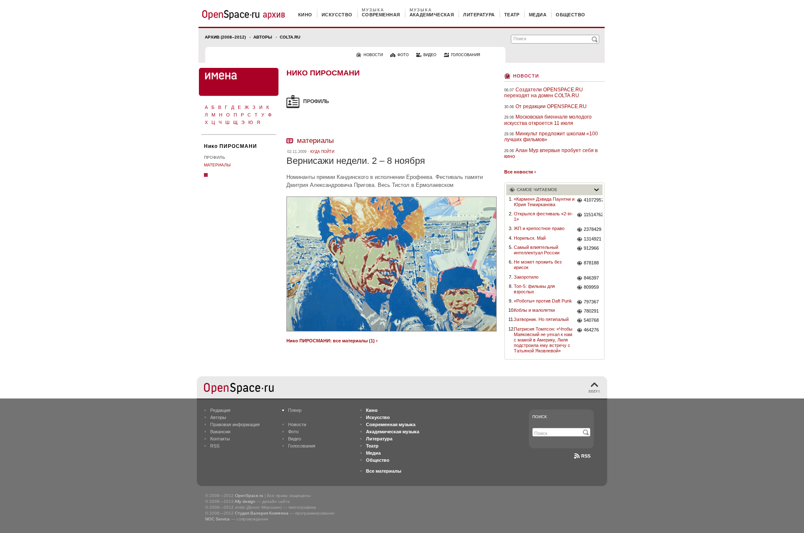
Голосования (301, 445)
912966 (591, 248)
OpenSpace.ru (249, 495)
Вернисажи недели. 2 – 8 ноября (355, 160)
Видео (294, 438)
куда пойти (322, 152)
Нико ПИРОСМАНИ (230, 146)
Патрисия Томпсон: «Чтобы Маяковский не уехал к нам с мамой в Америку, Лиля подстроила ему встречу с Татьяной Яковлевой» (543, 340)
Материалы (217, 165)
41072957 (593, 199)
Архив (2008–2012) (225, 37)
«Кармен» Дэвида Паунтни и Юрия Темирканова (544, 202)
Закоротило (526, 276)
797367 (591, 301)
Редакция (220, 410)
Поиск (539, 416)
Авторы (262, 37)
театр (512, 14)
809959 (591, 287)
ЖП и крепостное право (539, 228)
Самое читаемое (537, 189)
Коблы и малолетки (534, 310)
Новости (526, 75)
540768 (591, 320)
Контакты (220, 438)
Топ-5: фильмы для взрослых (534, 289)
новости (373, 55)
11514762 (593, 214)
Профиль (214, 157)
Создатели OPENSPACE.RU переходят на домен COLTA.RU (543, 92)
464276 (591, 329)
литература (479, 14)
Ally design (244, 501)
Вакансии (220, 431)
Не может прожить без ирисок (538, 264)
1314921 (592, 238)
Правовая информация (235, 424)
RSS (214, 445)
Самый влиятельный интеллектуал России (536, 250)
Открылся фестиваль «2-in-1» (543, 216)
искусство (337, 14)
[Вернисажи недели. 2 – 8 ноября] (391, 332)
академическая (432, 14)
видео (429, 55)
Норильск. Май (530, 238)
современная (381, 14)
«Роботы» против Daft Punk (543, 300)
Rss (585, 455)
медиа (537, 14)
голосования (465, 55)
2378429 (592, 229)
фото (403, 55)
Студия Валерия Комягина (262, 513)
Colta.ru (290, 37)
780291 (591, 310)
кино (305, 14)
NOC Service (217, 519)
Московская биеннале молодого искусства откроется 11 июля (548, 120)
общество (570, 14)
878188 (591, 262)
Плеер (295, 410)
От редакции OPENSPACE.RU (551, 106)
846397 (591, 277)
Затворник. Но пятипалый (541, 319)
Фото (293, 431)
